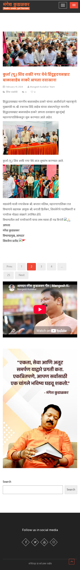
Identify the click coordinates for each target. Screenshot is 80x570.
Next (22, 275)
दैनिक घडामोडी (11, 92)
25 (8, 275)
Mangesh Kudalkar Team (42, 87)
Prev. (9, 266)
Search (7, 481)
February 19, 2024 (14, 87)
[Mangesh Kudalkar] (16, 6)
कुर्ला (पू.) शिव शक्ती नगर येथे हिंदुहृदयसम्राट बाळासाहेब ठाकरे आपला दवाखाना (36, 77)
